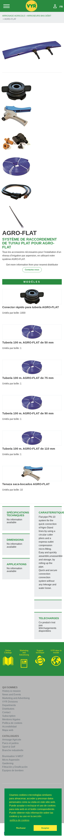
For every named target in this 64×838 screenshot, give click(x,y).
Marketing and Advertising (16, 698)
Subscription (8, 716)
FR (61, 6)
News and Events (11, 694)
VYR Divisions (10, 701)
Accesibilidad (9, 726)
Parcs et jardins (10, 743)
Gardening (7, 763)
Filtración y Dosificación (15, 767)
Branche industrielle (12, 750)
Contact (6, 712)
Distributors (8, 709)
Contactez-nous (32, 270)
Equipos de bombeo (13, 770)
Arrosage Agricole (13, 16)
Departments (9, 705)
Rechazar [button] (21, 828)
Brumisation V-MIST (12, 756)
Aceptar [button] (45, 828)
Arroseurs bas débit (39, 16)
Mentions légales (11, 719)
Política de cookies (12, 723)
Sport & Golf (8, 746)
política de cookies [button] (19, 820)
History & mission (11, 691)
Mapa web (7, 730)
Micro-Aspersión (10, 760)
